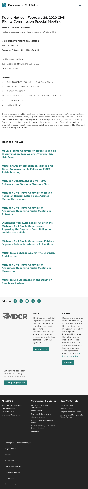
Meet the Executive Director (13, 405)
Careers (68, 363)
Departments (10, 484)
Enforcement (36, 411)
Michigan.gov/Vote (15, 383)
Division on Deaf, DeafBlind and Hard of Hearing (43, 427)
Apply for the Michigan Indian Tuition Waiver (72, 416)
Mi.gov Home (10, 449)
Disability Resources (13, 466)
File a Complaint (66, 405)
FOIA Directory (11, 478)
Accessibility (9, 460)
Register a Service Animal (70, 412)
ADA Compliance (38, 417)
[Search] (80, 5)
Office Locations (8, 409)
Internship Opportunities (11, 415)
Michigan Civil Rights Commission (39, 406)
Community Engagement (41, 414)
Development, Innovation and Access (43, 421)
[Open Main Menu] (84, 5)
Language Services (12, 472)
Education (35, 431)
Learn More (41, 349)
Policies (8, 455)
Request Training (67, 409)
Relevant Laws (8, 412)
